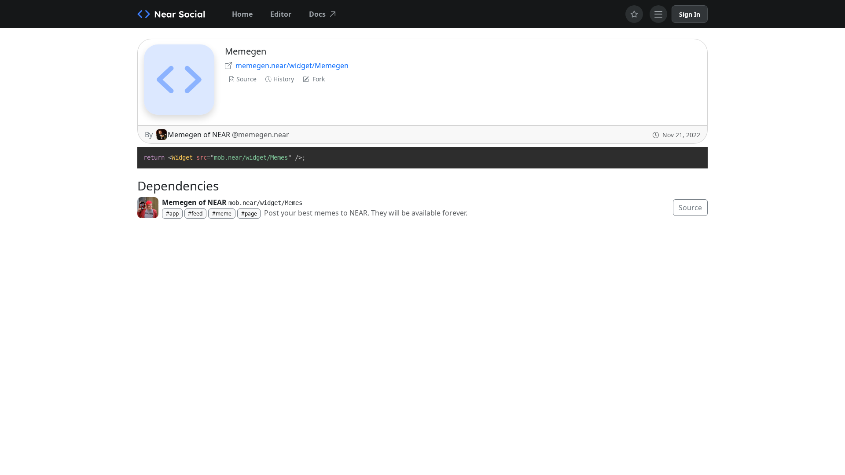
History (283, 79)
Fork (318, 79)
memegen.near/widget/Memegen (292, 65)
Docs (317, 14)
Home (242, 14)
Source (246, 79)
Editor (280, 14)
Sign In (689, 14)
